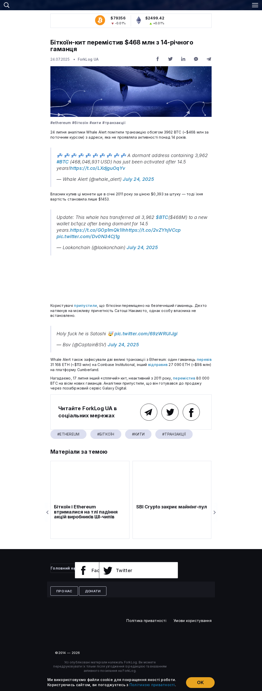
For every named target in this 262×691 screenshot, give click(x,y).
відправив (158, 364)
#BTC (63, 161)
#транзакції (114, 123)
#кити (95, 123)
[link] (131, 4)
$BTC (162, 217)
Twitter (124, 570)
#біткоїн (80, 123)
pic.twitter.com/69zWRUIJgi (145, 333)
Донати (93, 591)
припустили (85, 305)
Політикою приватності (152, 685)
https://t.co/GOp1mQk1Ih (98, 230)
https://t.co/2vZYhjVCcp (153, 230)
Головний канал (67, 568)
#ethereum (60, 123)
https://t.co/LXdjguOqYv (97, 168)
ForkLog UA (88, 59)
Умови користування (192, 620)
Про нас (64, 591)
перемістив (184, 378)
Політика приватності (146, 620)
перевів (204, 359)
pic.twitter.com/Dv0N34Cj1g (88, 236)
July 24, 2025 (138, 179)
